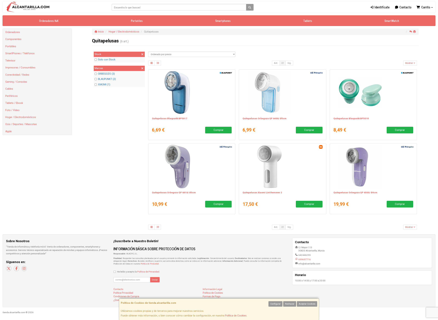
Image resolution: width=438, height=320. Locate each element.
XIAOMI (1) (104, 84)
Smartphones (223, 20)
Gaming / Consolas (16, 81)
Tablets (307, 20)
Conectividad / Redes (17, 74)
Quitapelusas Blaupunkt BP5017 (169, 118)
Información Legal (212, 289)
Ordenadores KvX (49, 20)
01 (282, 63)
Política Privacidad (123, 292)
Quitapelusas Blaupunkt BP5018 (351, 118)
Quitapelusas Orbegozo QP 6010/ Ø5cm (174, 192)
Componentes (13, 39)
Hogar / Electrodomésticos (20, 117)
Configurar (275, 304)
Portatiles (137, 20)
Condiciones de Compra (126, 296)
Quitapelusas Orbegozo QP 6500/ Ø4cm (355, 192)
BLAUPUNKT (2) (107, 79)
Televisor (10, 60)
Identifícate (382, 7)
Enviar (155, 279)
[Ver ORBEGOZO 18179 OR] (192, 166)
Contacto (404, 7)
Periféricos (11, 95)
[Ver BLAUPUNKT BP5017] (192, 92)
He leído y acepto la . (138, 271)
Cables (9, 88)
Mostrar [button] (409, 63)
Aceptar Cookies (307, 304)
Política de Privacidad (150, 264)
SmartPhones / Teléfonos (20, 53)
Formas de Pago (211, 296)
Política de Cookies (236, 315)
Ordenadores (12, 32)
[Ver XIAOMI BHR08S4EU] (282, 166)
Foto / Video (12, 110)
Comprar (218, 130)
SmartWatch (391, 20)
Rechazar (289, 304)
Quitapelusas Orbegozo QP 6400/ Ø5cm (264, 118)
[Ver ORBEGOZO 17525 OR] (282, 92)
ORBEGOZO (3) (106, 73)
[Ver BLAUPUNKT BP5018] (373, 92)
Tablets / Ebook (14, 103)
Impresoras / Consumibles (20, 67)
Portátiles (10, 46)
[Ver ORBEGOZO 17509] (373, 166)
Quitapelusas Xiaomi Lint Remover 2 (262, 192)
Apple (8, 131)
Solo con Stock (106, 59)
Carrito (425, 7)
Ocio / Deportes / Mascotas (21, 124)
